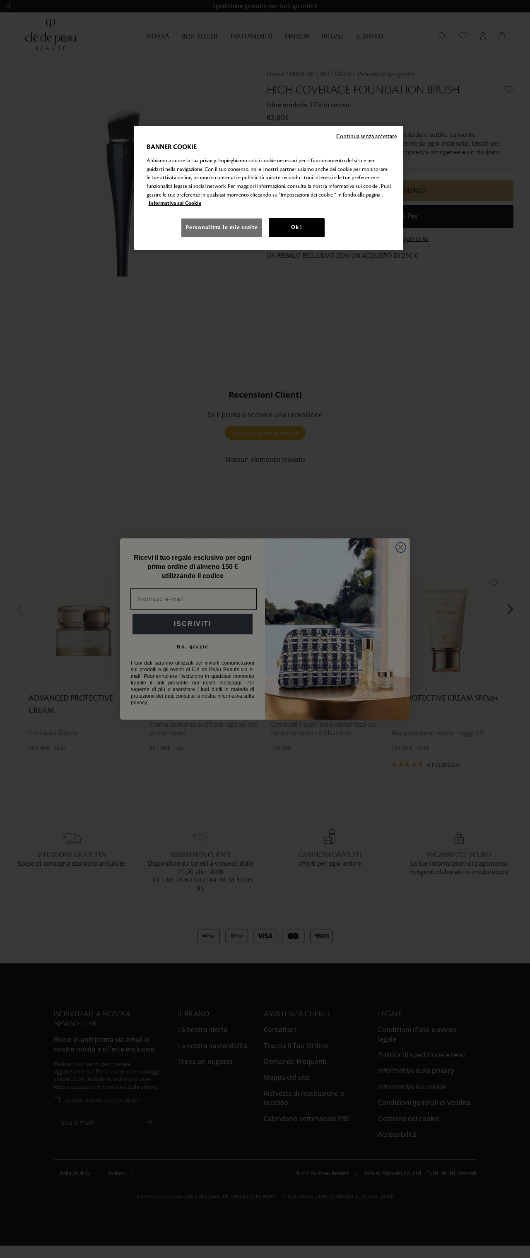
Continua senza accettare (366, 136)
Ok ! (296, 227)
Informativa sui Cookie (175, 203)
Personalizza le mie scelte (222, 227)
